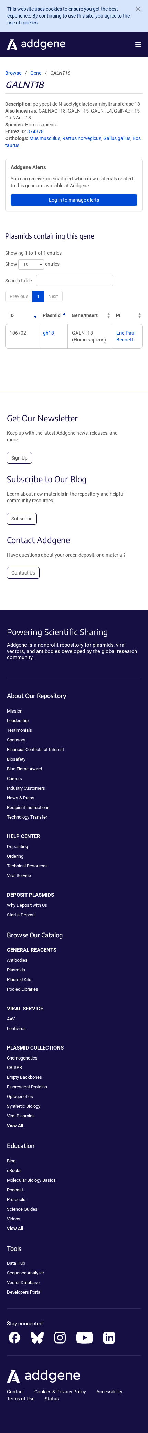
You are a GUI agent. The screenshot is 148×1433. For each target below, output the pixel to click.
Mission (14, 711)
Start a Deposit (21, 914)
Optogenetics (20, 1096)
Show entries (32, 264)
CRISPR (14, 1067)
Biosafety (16, 759)
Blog (11, 1160)
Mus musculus (44, 138)
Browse (13, 73)
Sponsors (16, 739)
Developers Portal (24, 1292)
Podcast (15, 1189)
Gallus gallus (116, 138)
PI (118, 315)
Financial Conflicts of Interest (35, 749)
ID (11, 315)
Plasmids (16, 969)
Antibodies (17, 960)
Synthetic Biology (23, 1106)
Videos (13, 1218)
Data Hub (16, 1263)
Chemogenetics (22, 1058)
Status (52, 1398)
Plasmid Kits (19, 979)
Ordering (15, 856)
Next (53, 296)
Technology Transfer (27, 817)
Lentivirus (16, 1028)
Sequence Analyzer (25, 1272)
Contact (15, 1391)
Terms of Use (20, 1398)
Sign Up (19, 458)
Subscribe (21, 518)
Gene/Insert (85, 315)
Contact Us (23, 573)
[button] (138, 44)
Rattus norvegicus (81, 138)
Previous (19, 296)
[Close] (135, 9)
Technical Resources (27, 865)
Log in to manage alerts (74, 200)
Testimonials (19, 730)
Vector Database (23, 1282)
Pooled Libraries (22, 989)
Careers (14, 778)
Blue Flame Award (24, 768)
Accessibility (109, 1391)
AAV (11, 1018)
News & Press (20, 797)
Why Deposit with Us (27, 905)
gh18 (48, 333)
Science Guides (22, 1209)
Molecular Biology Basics (31, 1180)
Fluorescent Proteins (27, 1086)
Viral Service (19, 875)
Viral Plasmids (21, 1115)
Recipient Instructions (28, 807)
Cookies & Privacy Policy (60, 1391)
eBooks (14, 1170)
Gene (35, 73)
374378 (35, 131)
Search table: (19, 280)
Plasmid (52, 315)
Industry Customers (26, 788)
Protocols (16, 1199)
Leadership (18, 720)
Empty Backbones (24, 1077)
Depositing (17, 846)
